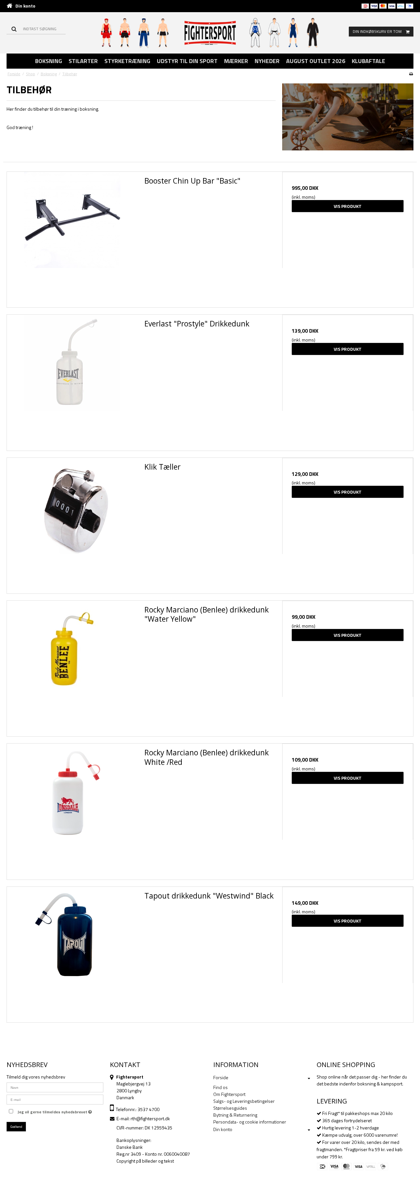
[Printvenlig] (411, 74)
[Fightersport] (210, 32)
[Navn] (55, 1086)
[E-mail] (55, 1099)
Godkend (16, 1126)
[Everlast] (72, 380)
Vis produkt (348, 206)
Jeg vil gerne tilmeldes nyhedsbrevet (53, 1111)
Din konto (25, 5)
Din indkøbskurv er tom (377, 31)
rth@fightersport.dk (150, 1118)
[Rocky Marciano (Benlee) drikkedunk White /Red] (72, 809)
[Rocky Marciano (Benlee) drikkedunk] (72, 666)
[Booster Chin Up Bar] (72, 237)
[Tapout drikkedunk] (72, 952)
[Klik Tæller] (72, 523)
